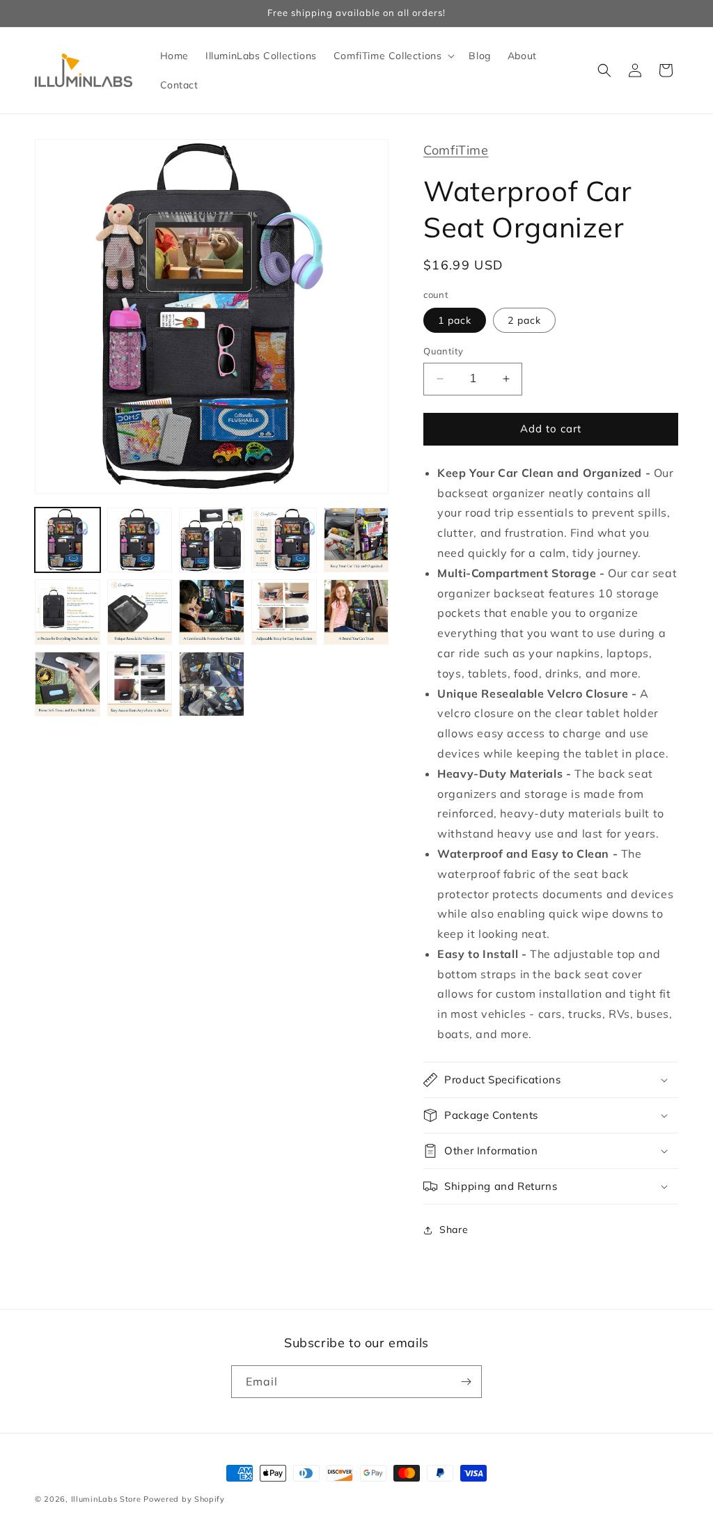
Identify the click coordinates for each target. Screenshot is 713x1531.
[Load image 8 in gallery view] (211, 612)
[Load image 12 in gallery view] (140, 684)
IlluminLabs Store (106, 1499)
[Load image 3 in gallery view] (211, 540)
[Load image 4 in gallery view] (284, 540)
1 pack (454, 320)
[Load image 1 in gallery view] (67, 540)
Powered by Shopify (184, 1499)
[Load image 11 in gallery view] (67, 684)
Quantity (443, 350)
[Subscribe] (465, 1381)
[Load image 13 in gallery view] (211, 684)
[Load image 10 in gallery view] (356, 612)
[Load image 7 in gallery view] (140, 612)
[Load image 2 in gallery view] (140, 540)
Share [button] (453, 1229)
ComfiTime (455, 150)
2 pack (524, 320)
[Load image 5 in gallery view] (356, 540)
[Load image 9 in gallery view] (284, 612)
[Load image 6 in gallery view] (67, 612)
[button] (393, 55)
